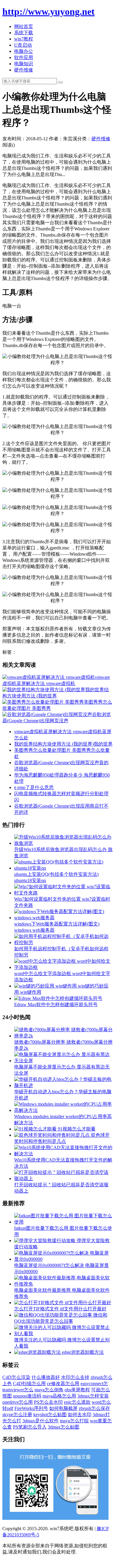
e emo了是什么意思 (34, 787)
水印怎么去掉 (75, 1377)
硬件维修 (23, 69)
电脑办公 (23, 51)
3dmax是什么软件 (40, 1420)
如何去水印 (79, 1414)
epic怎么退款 (77, 1402)
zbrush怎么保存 (94, 1408)
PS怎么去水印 (48, 1402)
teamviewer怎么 (17, 1389)
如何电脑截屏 (63, 1408)
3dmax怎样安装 (93, 1395)
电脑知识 (23, 63)
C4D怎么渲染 (16, 1377)
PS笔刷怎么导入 (30, 1426)
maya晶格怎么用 (59, 1395)
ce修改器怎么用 (63, 1383)
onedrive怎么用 (17, 1402)
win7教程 (23, 38)
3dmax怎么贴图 (63, 1426)
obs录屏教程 (77, 1389)
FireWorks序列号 (31, 1408)
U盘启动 (23, 45)
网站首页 (23, 26)
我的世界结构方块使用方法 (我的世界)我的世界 (63, 743)
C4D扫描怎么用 (29, 1383)
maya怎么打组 (74, 1420)
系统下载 (23, 32)
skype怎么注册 (17, 1414)
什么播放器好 (46, 1377)
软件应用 (23, 57)
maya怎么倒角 (48, 1389)
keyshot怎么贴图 (50, 1414)
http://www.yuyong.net (48, 11)
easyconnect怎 (94, 1383)
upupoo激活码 (27, 1395)
